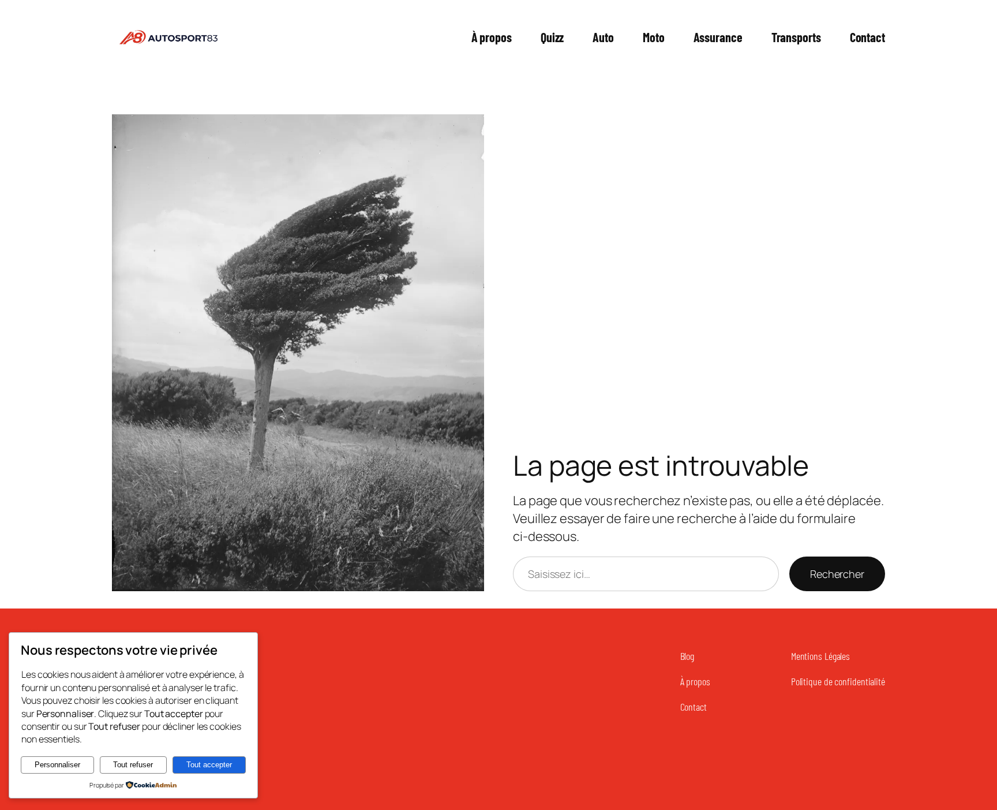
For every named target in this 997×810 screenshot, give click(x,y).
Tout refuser (133, 764)
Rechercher (837, 574)
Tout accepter (209, 764)
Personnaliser (57, 764)
